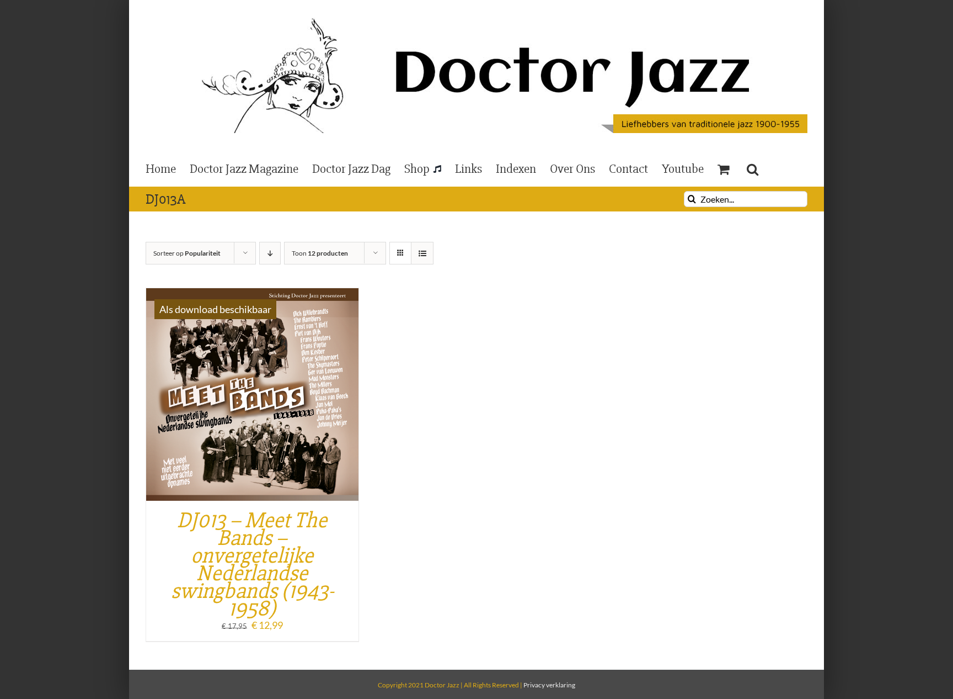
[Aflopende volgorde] (270, 253)
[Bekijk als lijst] (422, 253)
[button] (752, 168)
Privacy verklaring (549, 685)
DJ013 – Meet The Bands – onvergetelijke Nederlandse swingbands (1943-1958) (252, 564)
